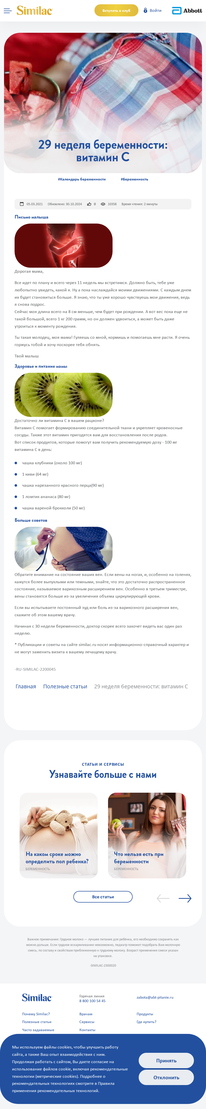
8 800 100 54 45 (92, 1000)
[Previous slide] (163, 898)
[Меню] (8, 10)
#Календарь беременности (82, 179)
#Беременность (134, 179)
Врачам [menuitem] (85, 1013)
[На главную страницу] (35, 10)
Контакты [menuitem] (87, 1029)
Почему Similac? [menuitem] (36, 1013)
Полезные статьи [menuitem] (37, 1021)
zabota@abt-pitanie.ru (155, 997)
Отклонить (166, 1077)
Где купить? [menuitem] (146, 1021)
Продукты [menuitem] (145, 1013)
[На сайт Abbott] (187, 10)
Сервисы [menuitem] (86, 1021)
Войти (155, 10)
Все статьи (103, 897)
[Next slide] (185, 898)
